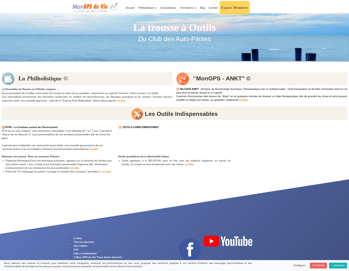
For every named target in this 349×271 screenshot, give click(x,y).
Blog (202, 7)
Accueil (130, 7)
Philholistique (146, 7)
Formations (187, 7)
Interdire (319, 265)
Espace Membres (234, 7)
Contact (213, 7)
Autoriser (339, 265)
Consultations (168, 7)
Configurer (299, 265)
